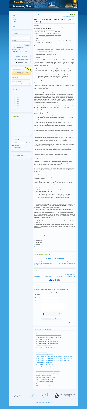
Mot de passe (14, 40)
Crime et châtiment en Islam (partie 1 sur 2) (45, 347)
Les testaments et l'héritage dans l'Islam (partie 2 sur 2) (48, 373)
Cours (40, 35)
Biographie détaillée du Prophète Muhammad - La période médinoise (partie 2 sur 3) (54, 358)
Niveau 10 (36, 14)
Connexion (27, 45)
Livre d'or (58, 9)
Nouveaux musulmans (22, 5)
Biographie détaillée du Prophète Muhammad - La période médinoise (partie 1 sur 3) (54, 356)
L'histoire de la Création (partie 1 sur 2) (44, 362)
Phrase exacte (16, 148)
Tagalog (14, 19)
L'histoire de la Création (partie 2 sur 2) (44, 364)
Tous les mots (16, 145)
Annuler (57, 318)
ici (69, 322)
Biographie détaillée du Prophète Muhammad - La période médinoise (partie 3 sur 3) (54, 360)
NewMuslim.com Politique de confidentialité (44, 402)
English (14, 17)
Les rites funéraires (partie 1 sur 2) (43, 366)
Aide (18, 9)
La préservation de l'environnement (67, 263)
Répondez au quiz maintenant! (54, 258)
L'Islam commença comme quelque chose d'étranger (47, 385)
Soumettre (46, 318)
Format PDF (72, 276)
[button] (12, 92)
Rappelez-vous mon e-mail (18, 47)
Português (15, 24)
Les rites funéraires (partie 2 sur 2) (43, 368)
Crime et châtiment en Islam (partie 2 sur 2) (45, 349)
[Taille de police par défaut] (72, 15)
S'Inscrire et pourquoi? (23, 51)
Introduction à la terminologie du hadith (44, 354)
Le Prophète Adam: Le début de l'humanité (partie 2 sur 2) (48, 337)
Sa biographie (58, 35)
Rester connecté (16, 45)
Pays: (35, 300)
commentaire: (37, 303)
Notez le (38, 276)
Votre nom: (37, 294)
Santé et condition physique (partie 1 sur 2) (45, 379)
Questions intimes (40, 383)
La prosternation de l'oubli (41, 352)
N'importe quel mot (17, 147)
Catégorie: (36, 35)
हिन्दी (14, 26)
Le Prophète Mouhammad (48, 35)
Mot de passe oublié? (16, 49)
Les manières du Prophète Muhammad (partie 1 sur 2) (47, 341)
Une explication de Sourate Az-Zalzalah (44, 339)
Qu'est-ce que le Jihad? (41, 333)
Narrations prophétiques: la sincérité (43, 375)
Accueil (12, 9)
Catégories (44, 9)
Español (14, 21)
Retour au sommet (70, 274)
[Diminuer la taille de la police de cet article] (74, 15)
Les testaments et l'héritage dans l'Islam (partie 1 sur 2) (48, 371)
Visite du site (24, 9)
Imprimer (49, 276)
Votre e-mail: (37, 297)
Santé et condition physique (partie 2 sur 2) (45, 381)
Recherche (51, 9)
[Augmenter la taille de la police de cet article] (71, 15)
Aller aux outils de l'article (68, 16)
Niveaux (37, 9)
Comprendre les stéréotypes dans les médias (45, 377)
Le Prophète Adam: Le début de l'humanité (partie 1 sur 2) (48, 335)
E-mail (13, 35)
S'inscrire (31, 9)
